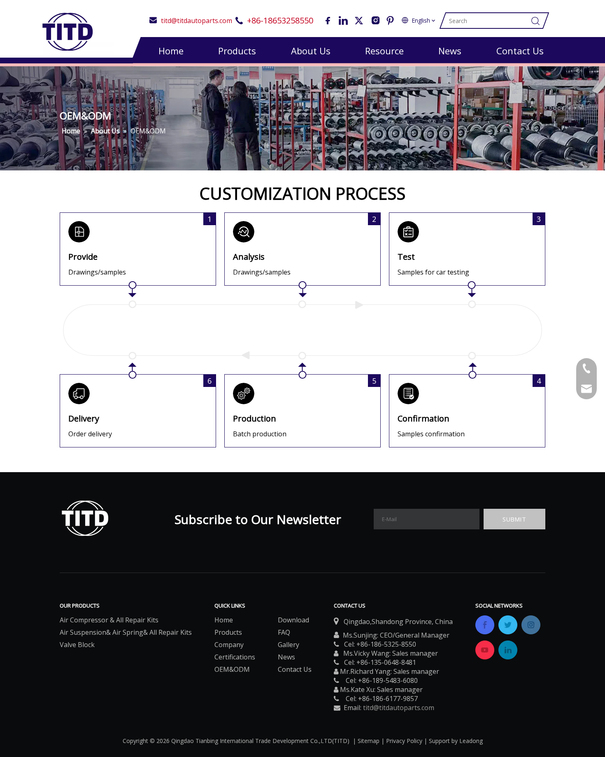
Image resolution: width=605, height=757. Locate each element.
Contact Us (520, 50)
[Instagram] (374, 20)
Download (293, 619)
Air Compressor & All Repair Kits (109, 619)
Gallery (288, 644)
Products (237, 50)
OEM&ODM (232, 669)
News (449, 50)
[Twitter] (358, 20)
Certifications (234, 657)
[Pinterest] (390, 20)
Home (171, 50)
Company (229, 644)
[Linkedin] (343, 20)
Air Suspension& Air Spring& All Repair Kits (126, 632)
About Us (310, 50)
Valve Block (77, 644)
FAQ (284, 632)
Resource (384, 50)
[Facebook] (327, 20)
